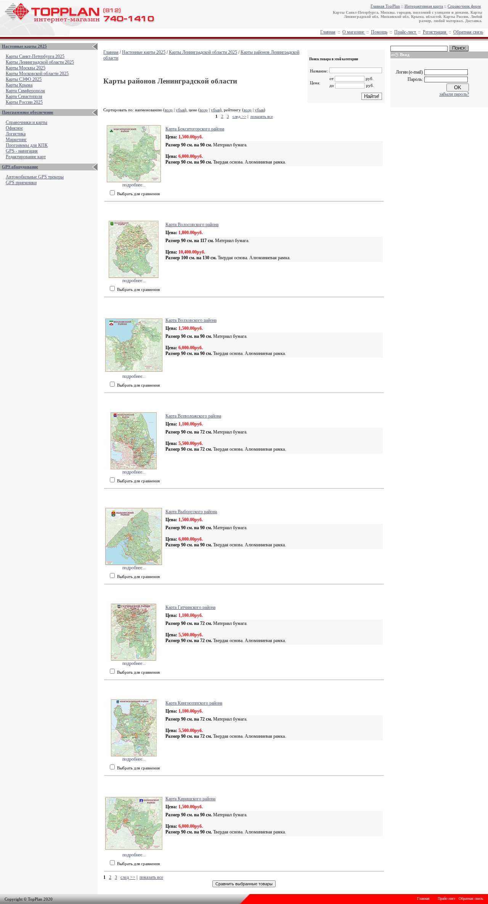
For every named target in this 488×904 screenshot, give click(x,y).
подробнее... (134, 185)
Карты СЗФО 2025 (24, 79)
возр (169, 110)
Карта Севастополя (24, 96)
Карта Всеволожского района (193, 416)
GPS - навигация (22, 151)
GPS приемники (21, 182)
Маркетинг (16, 139)
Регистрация (435, 32)
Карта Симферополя (25, 90)
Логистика (16, 133)
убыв (180, 110)
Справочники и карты (26, 122)
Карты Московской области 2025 (37, 73)
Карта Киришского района (190, 798)
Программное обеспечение (27, 112)
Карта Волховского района (191, 320)
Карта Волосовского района (191, 224)
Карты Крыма (19, 85)
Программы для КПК (27, 145)
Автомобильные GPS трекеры (35, 177)
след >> (239, 116)
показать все (261, 116)
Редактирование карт (26, 156)
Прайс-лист (405, 32)
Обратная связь (468, 32)
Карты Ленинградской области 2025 (40, 62)
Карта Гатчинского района (190, 607)
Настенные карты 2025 (24, 46)
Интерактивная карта (424, 6)
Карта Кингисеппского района (193, 703)
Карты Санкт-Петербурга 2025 (35, 56)
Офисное (14, 128)
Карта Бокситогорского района (194, 129)
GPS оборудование (20, 166)
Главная (328, 32)
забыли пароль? (454, 94)
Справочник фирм (464, 6)
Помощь (379, 32)
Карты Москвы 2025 (25, 68)
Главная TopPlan (385, 6)
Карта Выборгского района (191, 511)
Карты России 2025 (24, 102)
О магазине (353, 32)
